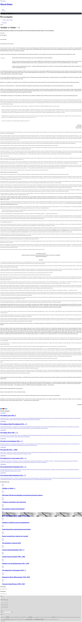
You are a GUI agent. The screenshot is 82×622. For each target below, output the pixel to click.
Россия (53, 617)
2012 (3, 484)
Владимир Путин (15, 617)
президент (51, 619)
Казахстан (23, 617)
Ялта (23, 619)
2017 (3, 518)
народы (47, 619)
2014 (3, 497)
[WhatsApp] (5, 408)
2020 (3, 538)
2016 (3, 511)
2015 (3, 504)
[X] (3, 408)
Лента (3, 9)
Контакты (3, 10)
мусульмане (45, 619)
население (49, 619)
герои (27, 619)
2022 (3, 552)
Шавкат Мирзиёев (20, 619)
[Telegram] (6, 408)
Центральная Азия (16, 619)
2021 (3, 545)
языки (57, 619)
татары (54, 619)
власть (24, 619)
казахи (33, 619)
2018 (3, 525)
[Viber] (4, 408)
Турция (5, 619)
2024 (3, 566)
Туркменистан (2, 619)
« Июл (1, 610)
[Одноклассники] (2, 408)
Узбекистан (9, 619)
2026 (3, 579)
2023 (3, 559)
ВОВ (7, 617)
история (31, 619)
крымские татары (39, 619)
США (58, 617)
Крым (30, 617)
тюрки (55, 619)
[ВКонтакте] (0, 408)
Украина (12, 619)
